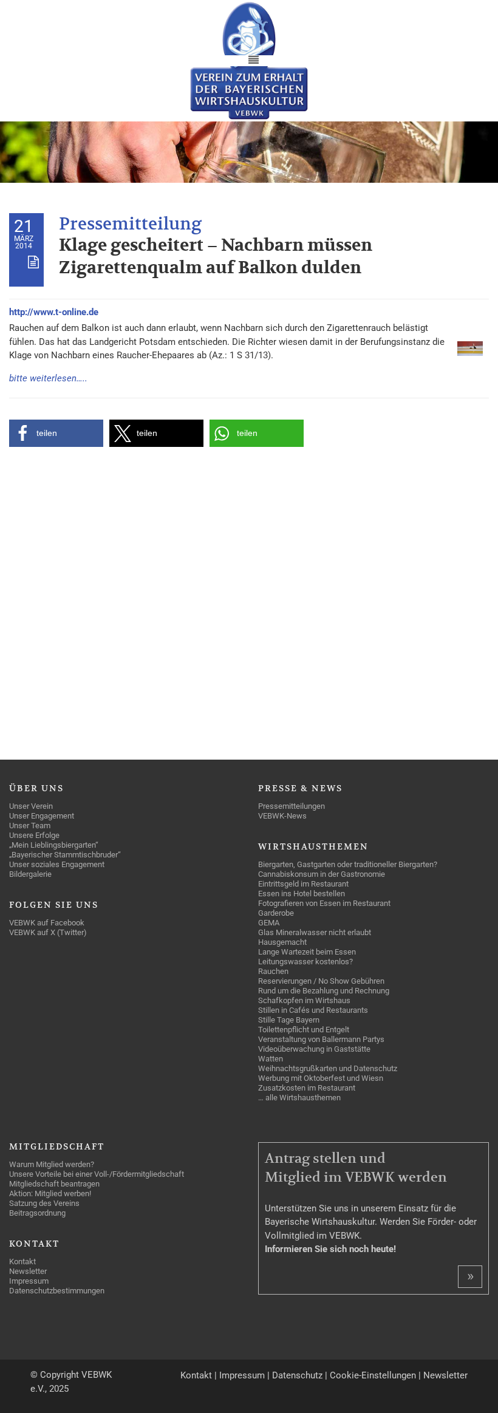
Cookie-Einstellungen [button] (373, 1375)
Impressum (242, 1375)
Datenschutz (297, 1375)
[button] (56, 433)
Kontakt (196, 1375)
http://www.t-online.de (53, 312)
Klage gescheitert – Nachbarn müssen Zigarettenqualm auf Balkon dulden (215, 256)
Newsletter (445, 1375)
